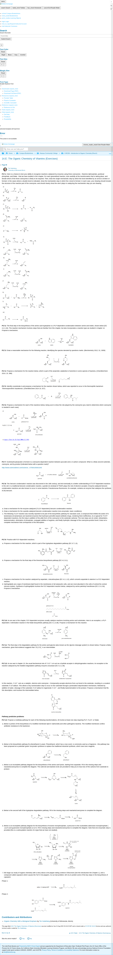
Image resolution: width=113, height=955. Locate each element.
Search (5, 149)
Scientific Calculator (10, 103)
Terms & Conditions (57, 950)
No (31, 938)
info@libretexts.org (9, 952)
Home (10, 153)
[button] (7, 117)
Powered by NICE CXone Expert (29, 946)
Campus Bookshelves (26, 153)
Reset (3, 52)
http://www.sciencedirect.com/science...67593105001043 (22, 468)
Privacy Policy (46, 950)
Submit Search (6, 39)
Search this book (5, 33)
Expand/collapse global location (110, 152)
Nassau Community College (49, 153)
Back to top (5, 933)
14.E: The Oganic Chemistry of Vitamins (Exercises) (26, 926)
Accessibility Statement (71, 950)
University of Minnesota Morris (16, 170)
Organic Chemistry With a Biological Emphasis (20, 921)
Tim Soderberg (12, 168)
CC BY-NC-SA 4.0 (90, 926)
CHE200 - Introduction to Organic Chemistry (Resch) (80, 153)
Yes (23, 938)
